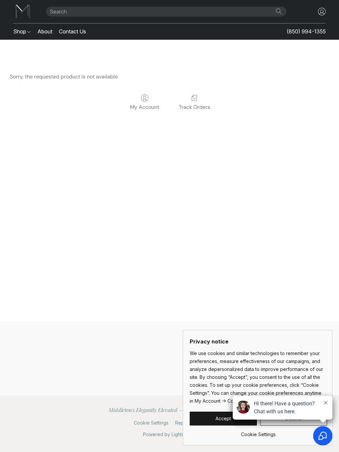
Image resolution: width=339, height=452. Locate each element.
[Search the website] (279, 11)
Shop (20, 31)
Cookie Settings (151, 423)
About (44, 31)
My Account (144, 107)
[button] (23, 11)
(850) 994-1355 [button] (306, 31)
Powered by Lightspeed (169, 434)
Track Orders (194, 107)
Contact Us (72, 31)
